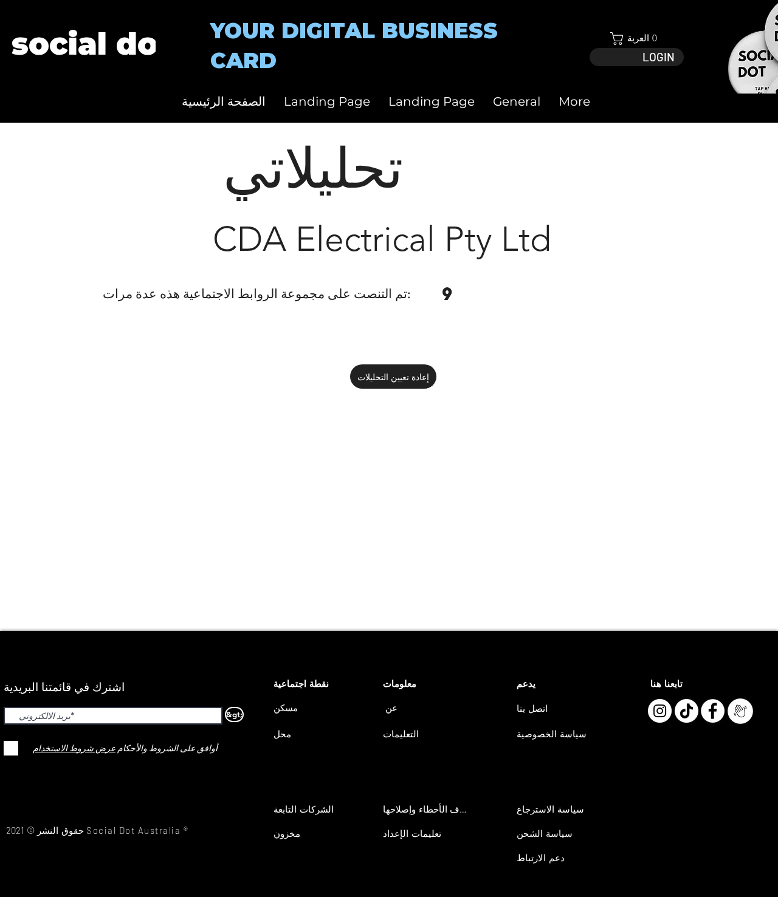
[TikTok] (686, 711)
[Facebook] (713, 711)
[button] (636, 38)
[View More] (91, 44)
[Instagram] (660, 711)
